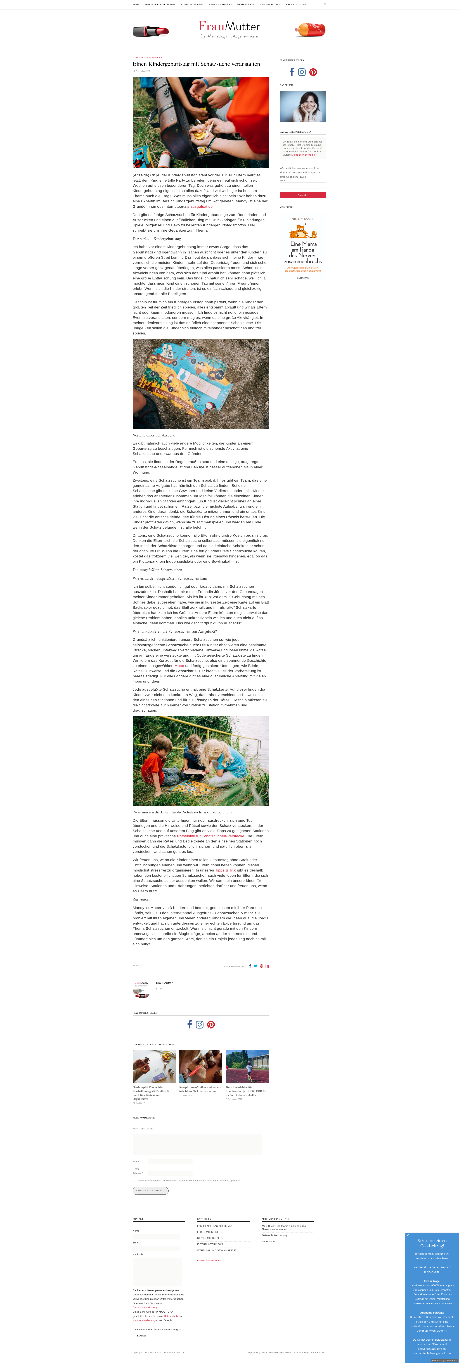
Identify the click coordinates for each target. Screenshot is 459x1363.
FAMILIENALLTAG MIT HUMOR (215, 1226)
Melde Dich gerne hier (303, 154)
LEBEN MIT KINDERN (209, 1232)
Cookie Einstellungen (209, 1260)
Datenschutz (171, 1316)
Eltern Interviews (192, 4)
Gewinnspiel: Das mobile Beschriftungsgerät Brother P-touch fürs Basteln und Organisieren (151, 1093)
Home (136, 4)
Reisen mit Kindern (220, 4)
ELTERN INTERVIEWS (210, 1244)
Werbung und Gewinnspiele (148, 57)
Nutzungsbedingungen (145, 1320)
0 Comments (138, 965)
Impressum (268, 1241)
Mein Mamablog (269, 4)
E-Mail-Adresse (138, 1171)
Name (136, 1161)
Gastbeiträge (245, 4)
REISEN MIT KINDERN (210, 1238)
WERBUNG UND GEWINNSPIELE (216, 1250)
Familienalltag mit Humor (160, 4)
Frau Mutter (164, 983)
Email (283, 180)
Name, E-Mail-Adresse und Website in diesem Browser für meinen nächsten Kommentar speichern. (189, 1180)
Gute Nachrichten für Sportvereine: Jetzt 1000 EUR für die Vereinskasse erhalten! (246, 1091)
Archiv (290, 4)
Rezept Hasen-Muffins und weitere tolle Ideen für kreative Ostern (200, 1089)
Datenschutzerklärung (145, 1307)
